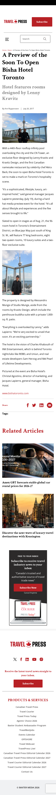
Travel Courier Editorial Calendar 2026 (27, 762)
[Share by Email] (49, 405)
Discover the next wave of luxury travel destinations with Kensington (27, 534)
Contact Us (27, 771)
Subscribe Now (28, 587)
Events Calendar (27, 734)
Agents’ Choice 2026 (27, 720)
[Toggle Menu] (7, 39)
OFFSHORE (27, 739)
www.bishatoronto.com (15, 393)
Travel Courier (27, 711)
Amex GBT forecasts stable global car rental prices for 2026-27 (26, 484)
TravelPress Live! (27, 748)
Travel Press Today (26, 716)
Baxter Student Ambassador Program (27, 725)
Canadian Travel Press (27, 707)
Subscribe (41, 21)
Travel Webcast (27, 744)
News (10, 50)
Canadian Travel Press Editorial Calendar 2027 (27, 757)
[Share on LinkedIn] (41, 405)
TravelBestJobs (26, 730)
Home (4, 50)
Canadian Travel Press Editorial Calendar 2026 (27, 753)
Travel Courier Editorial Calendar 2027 (27, 767)
